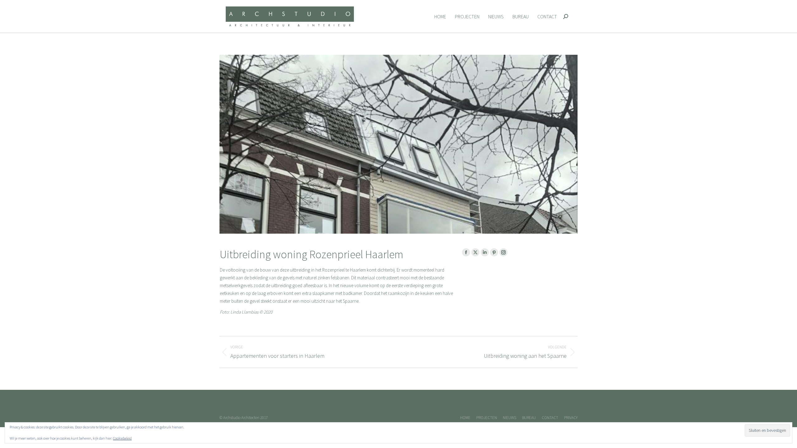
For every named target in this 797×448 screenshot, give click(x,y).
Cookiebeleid (122, 438)
